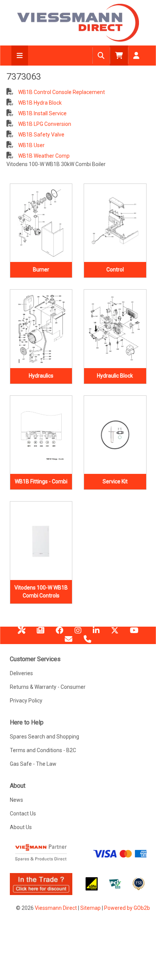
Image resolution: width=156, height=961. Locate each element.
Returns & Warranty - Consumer (48, 687)
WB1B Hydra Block (39, 103)
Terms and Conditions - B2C (43, 750)
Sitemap (90, 908)
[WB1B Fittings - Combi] (41, 435)
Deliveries (21, 673)
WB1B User (31, 145)
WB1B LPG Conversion (44, 124)
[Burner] (41, 223)
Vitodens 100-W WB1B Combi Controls (41, 592)
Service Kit (115, 481)
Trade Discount (21, 633)
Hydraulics (41, 376)
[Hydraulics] (41, 328)
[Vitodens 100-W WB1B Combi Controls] (41, 540)
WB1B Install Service (42, 113)
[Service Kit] (115, 435)
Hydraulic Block (115, 376)
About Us (21, 827)
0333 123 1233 (87, 642)
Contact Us (23, 814)
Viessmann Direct (56, 908)
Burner (41, 270)
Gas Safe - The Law (33, 764)
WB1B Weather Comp (43, 156)
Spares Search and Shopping (44, 737)
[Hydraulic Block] (115, 328)
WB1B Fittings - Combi (41, 481)
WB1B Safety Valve (40, 135)
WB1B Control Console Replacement (61, 92)
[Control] (115, 223)
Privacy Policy (26, 701)
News (40, 633)
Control (115, 270)
